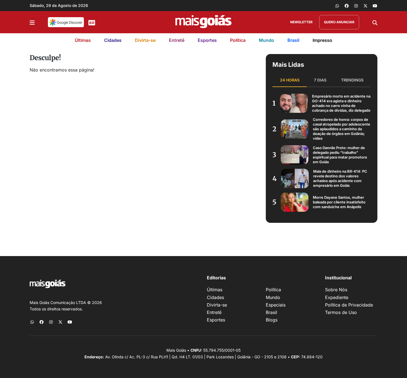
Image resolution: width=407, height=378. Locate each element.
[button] (32, 22)
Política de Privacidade (349, 305)
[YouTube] (374, 5)
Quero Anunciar (339, 22)
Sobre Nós (336, 289)
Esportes (207, 40)
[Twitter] (365, 5)
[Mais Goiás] (203, 22)
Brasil (293, 40)
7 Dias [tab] (320, 80)
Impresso (322, 40)
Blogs (271, 320)
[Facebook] (346, 5)
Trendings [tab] (352, 80)
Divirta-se (145, 40)
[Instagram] (356, 5)
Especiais (275, 305)
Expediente (336, 297)
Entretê (176, 40)
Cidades (113, 40)
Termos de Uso (341, 312)
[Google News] (91, 22)
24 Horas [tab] (290, 80)
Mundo (266, 40)
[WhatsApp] (337, 5)
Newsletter (301, 22)
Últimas (83, 40)
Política (238, 40)
